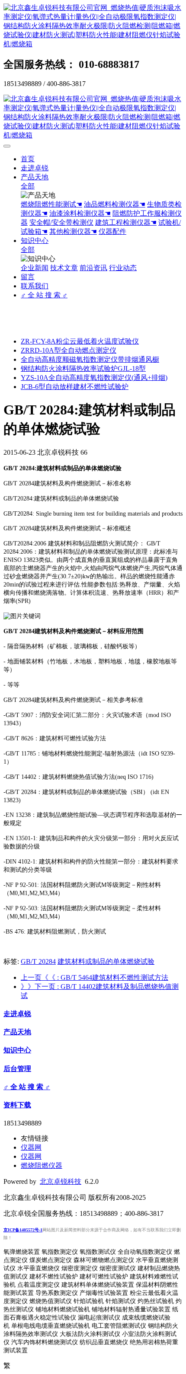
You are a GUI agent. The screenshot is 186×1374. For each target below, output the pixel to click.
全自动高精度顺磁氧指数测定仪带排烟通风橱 (90, 359)
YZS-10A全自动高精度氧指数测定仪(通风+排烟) (94, 377)
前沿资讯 (93, 267)
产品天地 (34, 177)
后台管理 (17, 1068)
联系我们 (34, 286)
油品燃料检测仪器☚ (114, 204)
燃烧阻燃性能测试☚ (51, 204)
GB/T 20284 (38, 961)
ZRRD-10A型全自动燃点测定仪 (68, 350)
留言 (28, 277)
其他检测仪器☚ (73, 231)
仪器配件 (112, 231)
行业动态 (123, 267)
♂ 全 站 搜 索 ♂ (44, 295)
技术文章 (64, 267)
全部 (28, 186)
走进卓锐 (34, 168)
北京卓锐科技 (60, 1181)
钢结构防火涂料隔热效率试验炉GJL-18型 (83, 368)
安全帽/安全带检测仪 (61, 222)
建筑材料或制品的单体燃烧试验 (106, 961)
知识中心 (34, 240)
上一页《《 (94, 977)
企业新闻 (34, 267)
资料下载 (17, 1105)
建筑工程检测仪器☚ (126, 222)
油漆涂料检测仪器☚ (80, 213)
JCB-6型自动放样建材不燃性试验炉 (74, 386)
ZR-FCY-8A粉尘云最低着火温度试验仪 (80, 341)
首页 (28, 159)
